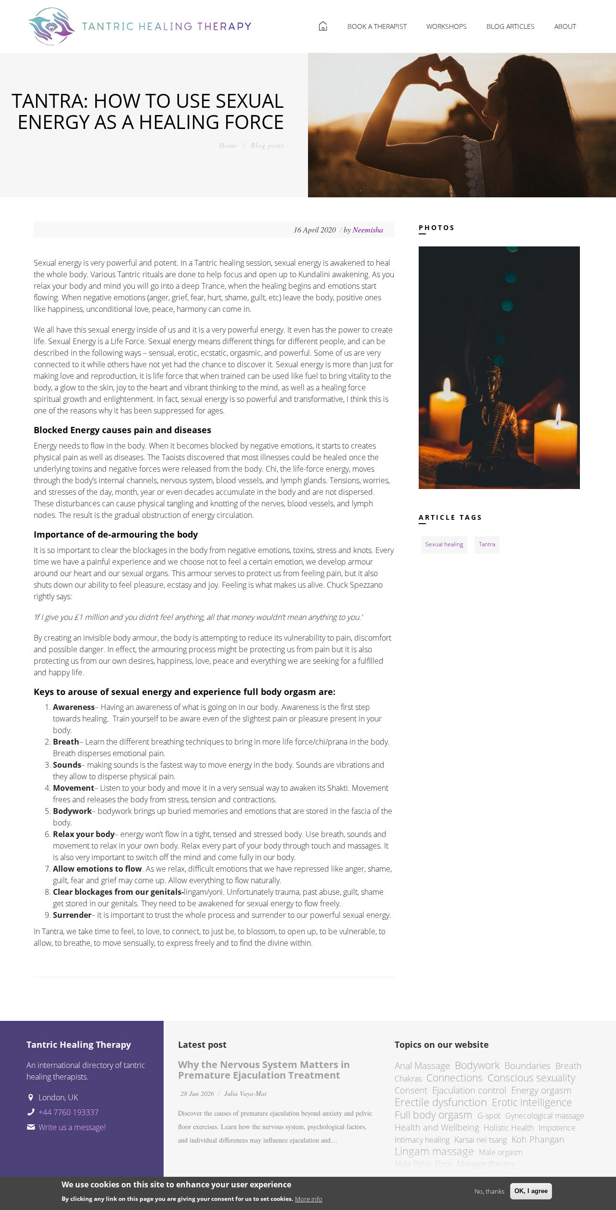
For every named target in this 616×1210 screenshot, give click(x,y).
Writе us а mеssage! (72, 1127)
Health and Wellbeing (437, 1127)
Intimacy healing (422, 1139)
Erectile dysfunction (441, 1101)
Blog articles (511, 26)
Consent (411, 1090)
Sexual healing (444, 544)
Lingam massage (434, 1151)
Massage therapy (485, 1164)
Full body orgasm (434, 1114)
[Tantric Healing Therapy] (139, 23)
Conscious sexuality (532, 1077)
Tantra (487, 544)
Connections (454, 1077)
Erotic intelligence (532, 1102)
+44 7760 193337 (68, 1112)
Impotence (557, 1127)
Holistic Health (509, 1127)
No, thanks (489, 1191)
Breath (568, 1065)
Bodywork (477, 1065)
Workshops (446, 26)
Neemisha (369, 229)
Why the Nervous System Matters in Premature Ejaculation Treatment (264, 1069)
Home (228, 145)
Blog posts (267, 145)
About (565, 26)
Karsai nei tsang (480, 1139)
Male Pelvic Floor (423, 1164)
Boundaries (527, 1065)
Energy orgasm (541, 1089)
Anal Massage (422, 1065)
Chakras (408, 1078)
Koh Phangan (538, 1139)
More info (308, 1198)
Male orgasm (501, 1152)
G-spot (488, 1115)
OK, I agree (531, 1191)
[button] (499, 366)
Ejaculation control (469, 1089)
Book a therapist (377, 26)
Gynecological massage (544, 1115)
